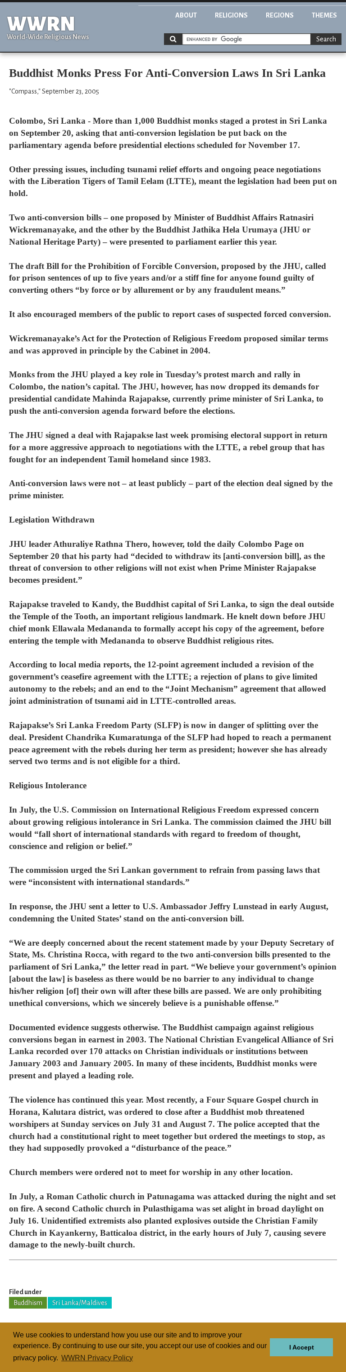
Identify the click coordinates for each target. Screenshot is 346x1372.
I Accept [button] (301, 1347)
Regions (280, 15)
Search (326, 39)
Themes (324, 15)
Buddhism (28, 1302)
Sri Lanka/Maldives (79, 1302)
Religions (231, 15)
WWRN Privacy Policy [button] (97, 1358)
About (186, 15)
